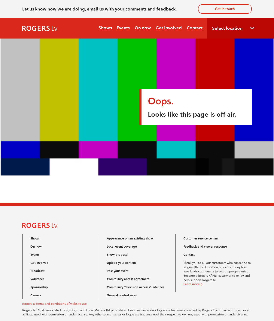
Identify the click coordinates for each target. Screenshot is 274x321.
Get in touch (225, 9)
